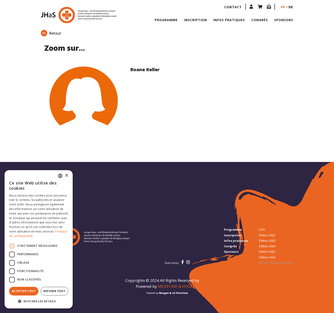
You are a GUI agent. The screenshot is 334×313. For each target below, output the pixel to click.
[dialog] (39, 239)
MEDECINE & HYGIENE (178, 286)
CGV (262, 229)
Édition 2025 (267, 252)
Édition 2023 (267, 241)
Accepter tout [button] (24, 291)
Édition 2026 (267, 257)
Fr (283, 7)
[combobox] (60, 176)
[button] (251, 7)
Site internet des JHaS (278, 263)
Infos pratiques (229, 20)
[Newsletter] (269, 7)
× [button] (66, 175)
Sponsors (283, 20)
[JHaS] (70, 15)
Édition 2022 (267, 235)
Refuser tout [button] (54, 291)
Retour (55, 33)
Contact (233, 7)
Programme (166, 20)
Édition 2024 (267, 246)
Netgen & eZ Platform (173, 293)
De (291, 7)
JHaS (204, 280)
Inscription (195, 20)
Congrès (259, 20)
